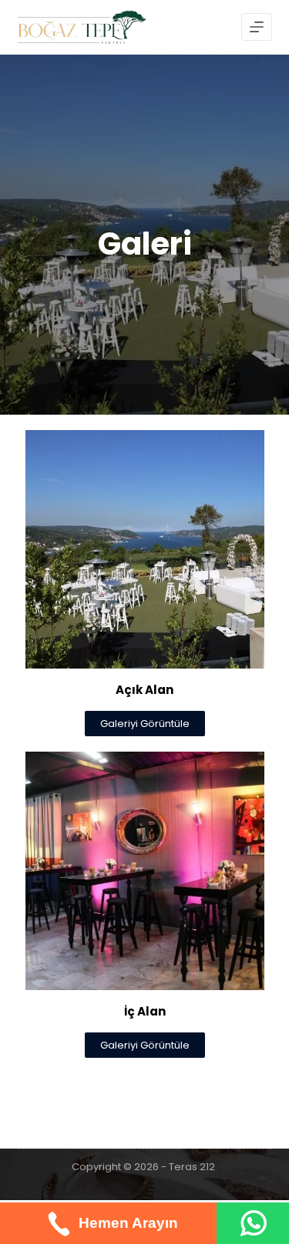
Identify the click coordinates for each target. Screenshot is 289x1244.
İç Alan (145, 1011)
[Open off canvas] (256, 27)
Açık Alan (144, 690)
